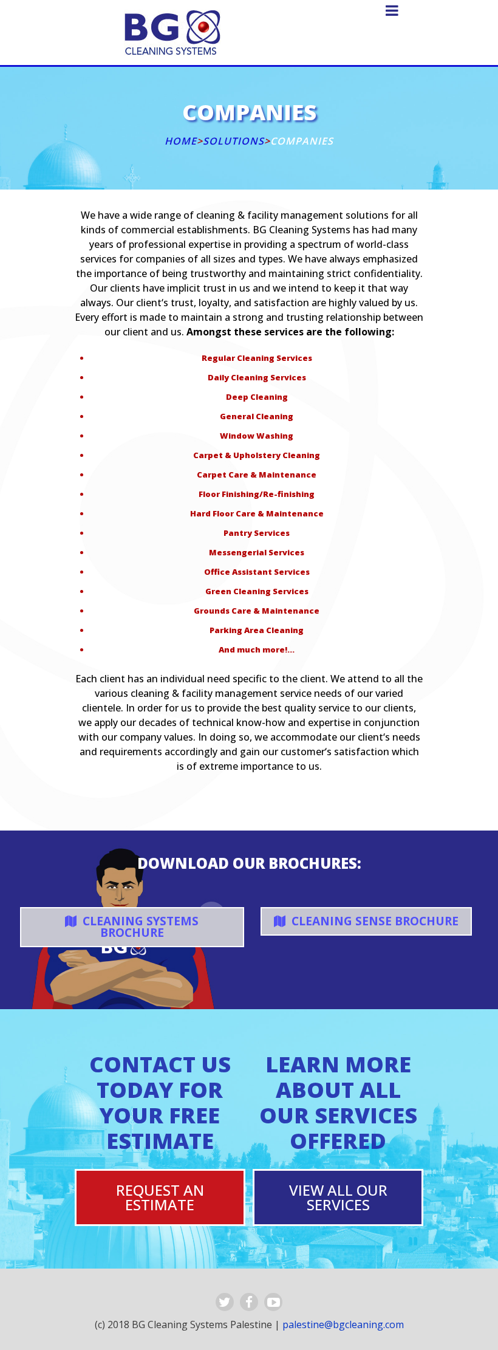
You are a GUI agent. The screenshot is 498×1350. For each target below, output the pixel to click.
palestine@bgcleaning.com (343, 1324)
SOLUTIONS (233, 141)
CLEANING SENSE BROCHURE (373, 921)
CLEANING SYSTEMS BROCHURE (139, 927)
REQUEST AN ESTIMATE (160, 1197)
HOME (181, 141)
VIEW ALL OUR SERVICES (338, 1197)
